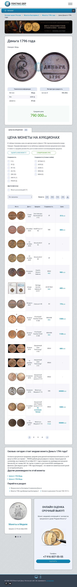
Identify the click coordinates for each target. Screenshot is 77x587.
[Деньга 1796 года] (38, 67)
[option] (18, 516)
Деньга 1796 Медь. (16, 476)
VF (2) (12, 164)
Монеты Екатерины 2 (31, 15)
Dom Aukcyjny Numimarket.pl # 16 (38, 215)
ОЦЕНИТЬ (53, 561)
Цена (62, 206)
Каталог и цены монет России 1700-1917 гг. (55, 491)
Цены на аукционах (17, 130)
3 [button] (20, 536)
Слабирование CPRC (44, 152)
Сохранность (48, 206)
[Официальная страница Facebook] (6, 583)
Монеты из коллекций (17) (19, 190)
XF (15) (13, 168)
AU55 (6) (40, 164)
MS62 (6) (40, 171)
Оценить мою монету (18, 152)
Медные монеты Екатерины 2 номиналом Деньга (26, 488)
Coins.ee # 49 (38, 304)
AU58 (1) (40, 168)
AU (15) (13, 171)
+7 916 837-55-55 (53, 556)
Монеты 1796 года (48, 15)
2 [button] (18, 536)
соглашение (50, 581)
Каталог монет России (13, 15)
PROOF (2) (14, 181)
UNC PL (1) (14, 177)
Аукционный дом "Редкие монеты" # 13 (38, 404)
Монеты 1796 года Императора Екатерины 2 (25, 491)
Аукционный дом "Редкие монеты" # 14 (38, 377)
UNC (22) (13, 174)
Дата (29, 206)
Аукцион (37, 206)
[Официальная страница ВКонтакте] (10, 583)
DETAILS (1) (41, 161)
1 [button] (15, 536)
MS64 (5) (40, 174)
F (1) (12, 161)
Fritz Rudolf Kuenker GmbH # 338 (38, 318)
